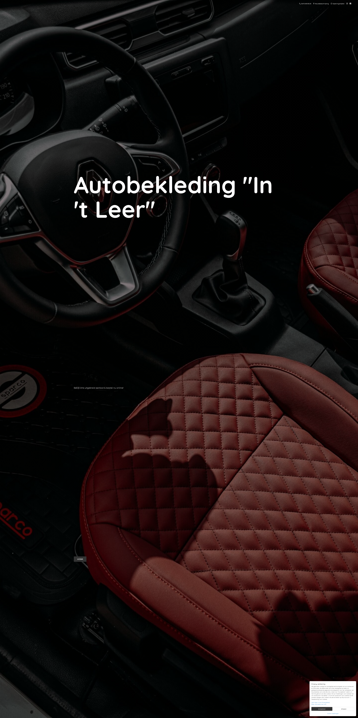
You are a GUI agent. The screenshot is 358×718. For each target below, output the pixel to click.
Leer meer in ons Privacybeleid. (320, 702)
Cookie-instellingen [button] (333, 713)
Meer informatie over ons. (318, 704)
